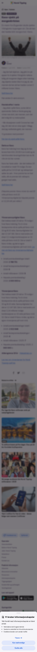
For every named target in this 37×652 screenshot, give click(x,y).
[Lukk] (18, 613)
